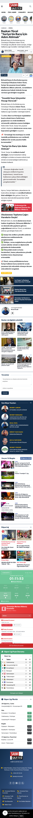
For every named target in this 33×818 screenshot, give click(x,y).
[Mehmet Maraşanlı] (4, 417)
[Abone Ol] (30, 75)
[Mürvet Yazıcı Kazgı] (4, 433)
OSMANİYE (22, 12)
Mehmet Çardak (15, 407)
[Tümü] (31, 403)
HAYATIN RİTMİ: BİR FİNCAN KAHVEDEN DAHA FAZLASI (18, 418)
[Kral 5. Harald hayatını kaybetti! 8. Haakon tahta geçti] (8, 327)
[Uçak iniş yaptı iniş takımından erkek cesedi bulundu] (24, 327)
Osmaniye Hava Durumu (22, 792)
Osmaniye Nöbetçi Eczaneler (9, 792)
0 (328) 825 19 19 (8, 634)
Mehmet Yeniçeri (15, 447)
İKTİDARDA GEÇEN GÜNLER (18, 410)
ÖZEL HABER (12, 12)
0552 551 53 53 (17, 773)
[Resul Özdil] (5, 310)
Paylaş (5, 75)
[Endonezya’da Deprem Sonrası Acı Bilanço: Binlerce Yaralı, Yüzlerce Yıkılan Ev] (24, 358)
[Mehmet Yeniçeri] (4, 449)
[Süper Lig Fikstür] (31, 699)
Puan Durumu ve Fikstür (22, 797)
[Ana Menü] (2, 6)
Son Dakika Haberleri (24, 801)
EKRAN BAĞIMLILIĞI (16, 434)
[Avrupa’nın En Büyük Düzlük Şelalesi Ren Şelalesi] (24, 342)
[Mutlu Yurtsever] (4, 441)
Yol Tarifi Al (17, 625)
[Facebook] (10, 783)
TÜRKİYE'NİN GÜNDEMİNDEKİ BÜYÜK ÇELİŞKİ (19, 426)
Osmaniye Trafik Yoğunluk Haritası (8, 797)
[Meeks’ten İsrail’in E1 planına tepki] (8, 358)
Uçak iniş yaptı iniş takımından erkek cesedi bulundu (22, 334)
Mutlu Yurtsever (15, 440)
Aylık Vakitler (6, 601)
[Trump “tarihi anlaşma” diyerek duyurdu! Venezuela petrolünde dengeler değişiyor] (8, 342)
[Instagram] (13, 783)
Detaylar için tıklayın (16, 693)
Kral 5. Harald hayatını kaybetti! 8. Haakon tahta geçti (8, 334)
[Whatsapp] (19, 783)
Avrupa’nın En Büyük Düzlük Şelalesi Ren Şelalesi (23, 349)
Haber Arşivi (8, 804)
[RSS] (22, 783)
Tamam (21, 815)
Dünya (11, 28)
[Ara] (30, 7)
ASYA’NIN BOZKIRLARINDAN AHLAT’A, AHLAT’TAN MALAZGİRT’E (18, 450)
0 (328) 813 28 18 (7, 625)
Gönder (5, 393)
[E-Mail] (12, 313)
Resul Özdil (14, 309)
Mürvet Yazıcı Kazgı (16, 432)
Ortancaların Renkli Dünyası (18, 442)
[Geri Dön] (5, 812)
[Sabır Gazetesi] (15, 6)
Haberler (3, 28)
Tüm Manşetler (8, 801)
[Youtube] (16, 783)
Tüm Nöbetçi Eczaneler (17, 645)
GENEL (3, 12)
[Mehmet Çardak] (4, 409)
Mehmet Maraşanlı (16, 415)
